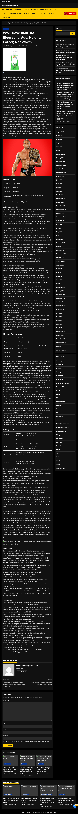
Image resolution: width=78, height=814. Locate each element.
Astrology (59, 361)
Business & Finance (62, 387)
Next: (41, 682)
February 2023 (60, 287)
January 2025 (60, 202)
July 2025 (59, 180)
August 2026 (60, 132)
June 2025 (59, 183)
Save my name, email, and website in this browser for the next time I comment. (27, 741)
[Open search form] (62, 13)
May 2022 (59, 320)
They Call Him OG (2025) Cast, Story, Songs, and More (11, 800)
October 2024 (60, 213)
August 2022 (60, 309)
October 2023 (60, 257)
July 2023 (59, 269)
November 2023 (61, 254)
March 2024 (59, 239)
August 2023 (60, 265)
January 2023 (60, 291)
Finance (58, 409)
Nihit (42, 806)
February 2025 (60, 198)
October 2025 (60, 169)
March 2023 (59, 283)
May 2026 (59, 143)
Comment (6, 700)
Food (57, 412)
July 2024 (59, 224)
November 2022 (61, 298)
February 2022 (60, 331)
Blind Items (59, 379)
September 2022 (61, 306)
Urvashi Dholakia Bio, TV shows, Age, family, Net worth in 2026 (65, 70)
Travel (55, 10)
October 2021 (60, 346)
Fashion (58, 405)
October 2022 (60, 302)
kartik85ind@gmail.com (10, 46)
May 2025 (59, 187)
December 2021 (60, 339)
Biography (59, 376)
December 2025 (60, 161)
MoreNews (44, 812)
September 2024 (61, 217)
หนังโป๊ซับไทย (60, 111)
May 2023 (59, 276)
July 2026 (59, 135)
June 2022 (59, 317)
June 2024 (59, 228)
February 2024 (60, 243)
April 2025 (59, 191)
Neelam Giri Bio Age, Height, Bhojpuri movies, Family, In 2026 (27, 770)
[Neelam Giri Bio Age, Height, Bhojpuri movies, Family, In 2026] (27, 760)
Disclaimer (6, 17)
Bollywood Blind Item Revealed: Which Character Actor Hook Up (64, 57)
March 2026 (59, 150)
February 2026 (60, 154)
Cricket (58, 390)
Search (59, 29)
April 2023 (59, 280)
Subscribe (72, 13)
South (58, 449)
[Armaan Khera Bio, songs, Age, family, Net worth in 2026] (66, 790)
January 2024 (60, 246)
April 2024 (59, 235)
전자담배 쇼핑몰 (61, 102)
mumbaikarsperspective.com (10, 5)
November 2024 (61, 209)
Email (5, 729)
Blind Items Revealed (62, 383)
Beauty (5, 13)
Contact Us (41, 13)
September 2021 (61, 350)
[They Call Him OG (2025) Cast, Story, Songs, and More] (11, 790)
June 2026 (59, 139)
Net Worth (59, 438)
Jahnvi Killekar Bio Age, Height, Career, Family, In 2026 (10, 769)
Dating (58, 394)
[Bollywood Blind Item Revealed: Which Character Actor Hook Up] (48, 790)
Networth (34, 10)
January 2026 (60, 158)
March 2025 (59, 195)
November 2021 (61, 342)
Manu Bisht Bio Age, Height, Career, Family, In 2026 (43, 769)
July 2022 (59, 313)
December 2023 (60, 250)
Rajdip (5, 773)
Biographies (18, 10)
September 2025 (61, 172)
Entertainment (7, 10)
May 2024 (59, 232)
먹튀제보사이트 (61, 119)
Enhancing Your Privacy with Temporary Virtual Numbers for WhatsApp (65, 97)
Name (5, 723)
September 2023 (61, 261)
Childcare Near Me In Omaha (65, 92)
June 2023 (59, 272)
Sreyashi (23, 775)
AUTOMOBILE (60, 364)
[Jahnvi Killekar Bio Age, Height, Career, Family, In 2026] (10, 760)
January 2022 (60, 335)
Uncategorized (45, 10)
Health (26, 13)
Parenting (59, 446)
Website (5, 735)
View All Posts (22, 672)
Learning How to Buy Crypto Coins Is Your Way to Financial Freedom (66, 114)
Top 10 (27, 10)
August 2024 (60, 220)
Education (59, 398)
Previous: (14, 683)
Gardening (59, 416)
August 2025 (60, 176)
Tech (57, 457)
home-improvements (62, 427)
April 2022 (59, 324)
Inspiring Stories (16, 13)
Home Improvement (62, 424)
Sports (33, 13)
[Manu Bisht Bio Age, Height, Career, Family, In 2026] (44, 760)
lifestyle (58, 435)
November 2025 (61, 165)
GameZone (51, 13)
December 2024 (60, 206)
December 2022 (60, 294)
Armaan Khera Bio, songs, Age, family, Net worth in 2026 (66, 800)
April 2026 (59, 147)
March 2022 (59, 328)
